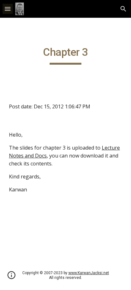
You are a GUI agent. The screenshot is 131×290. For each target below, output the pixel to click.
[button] (7, 8)
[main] (65, 55)
